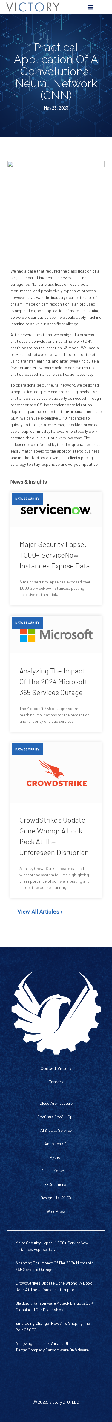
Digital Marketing (56, 1170)
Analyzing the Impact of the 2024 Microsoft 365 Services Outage (53, 681)
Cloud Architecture (56, 1103)
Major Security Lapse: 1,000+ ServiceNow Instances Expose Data (54, 555)
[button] (90, 7)
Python (56, 1157)
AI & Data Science (56, 1130)
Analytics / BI (56, 1143)
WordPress (56, 1211)
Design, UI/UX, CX (56, 1197)
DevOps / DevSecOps (55, 1116)
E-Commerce (56, 1184)
